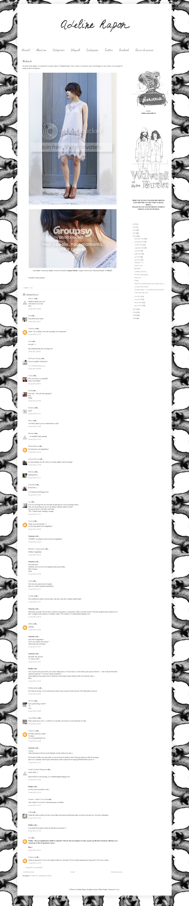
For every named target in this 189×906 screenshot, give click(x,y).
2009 (134, 315)
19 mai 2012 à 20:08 (34, 309)
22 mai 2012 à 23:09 (34, 711)
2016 (134, 227)
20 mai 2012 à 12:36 (34, 452)
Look (31, 288)
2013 (134, 233)
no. (29, 502)
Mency (30, 421)
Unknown (31, 329)
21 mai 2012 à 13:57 (34, 589)
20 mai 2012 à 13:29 (34, 495)
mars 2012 (138, 299)
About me (41, 50)
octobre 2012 (139, 245)
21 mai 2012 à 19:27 (34, 647)
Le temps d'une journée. (141, 287)
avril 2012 (138, 296)
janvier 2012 (139, 305)
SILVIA (31, 701)
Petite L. (31, 298)
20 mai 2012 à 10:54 (34, 401)
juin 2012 (138, 257)
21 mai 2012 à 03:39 (34, 555)
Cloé (29, 341)
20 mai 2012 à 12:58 (34, 465)
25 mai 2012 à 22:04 (34, 780)
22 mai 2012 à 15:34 (34, 681)
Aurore (30, 521)
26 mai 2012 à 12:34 (34, 792)
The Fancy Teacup (34, 358)
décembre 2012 (139, 239)
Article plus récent (28, 872)
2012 (134, 236)
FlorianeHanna (33, 446)
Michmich (137, 268)
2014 (134, 230)
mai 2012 (138, 260)
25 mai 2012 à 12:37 (34, 762)
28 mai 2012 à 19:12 (34, 850)
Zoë (29, 316)
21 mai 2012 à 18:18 (34, 617)
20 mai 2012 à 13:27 (34, 478)
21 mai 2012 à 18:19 (34, 630)
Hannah (31, 433)
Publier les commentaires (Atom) (41, 876)
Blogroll (75, 50)
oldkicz (30, 624)
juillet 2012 (138, 254)
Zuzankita (31, 485)
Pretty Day (137, 278)
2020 (134, 224)
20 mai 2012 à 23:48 (34, 542)
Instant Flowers (33, 459)
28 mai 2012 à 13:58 (34, 831)
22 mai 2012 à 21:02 (34, 694)
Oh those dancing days (141, 274)
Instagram (92, 50)
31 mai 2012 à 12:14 (34, 863)
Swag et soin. (138, 265)
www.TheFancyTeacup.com (36, 366)
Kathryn (31, 408)
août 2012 (138, 251)
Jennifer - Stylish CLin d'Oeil (38, 799)
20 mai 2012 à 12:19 (34, 439)
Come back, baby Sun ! (141, 293)
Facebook (124, 50)
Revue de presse (144, 50)
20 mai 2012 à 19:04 (34, 529)
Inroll (30, 391)
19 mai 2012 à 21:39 (34, 334)
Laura (30, 376)
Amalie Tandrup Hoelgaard (37, 769)
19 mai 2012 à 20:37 (34, 322)
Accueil (26, 50)
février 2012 (138, 302)
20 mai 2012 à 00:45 (34, 351)
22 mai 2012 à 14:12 (34, 662)
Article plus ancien (116, 872)
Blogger (117, 889)
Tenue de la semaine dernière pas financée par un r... (150, 284)
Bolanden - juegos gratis (36, 549)
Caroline (31, 596)
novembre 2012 (140, 242)
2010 (134, 312)
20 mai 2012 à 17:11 (34, 514)
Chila (30, 812)
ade (29, 838)
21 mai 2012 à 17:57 (34, 602)
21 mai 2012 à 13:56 (34, 574)
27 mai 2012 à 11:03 (34, 818)
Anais (30, 581)
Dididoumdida (33, 688)
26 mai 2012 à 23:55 (34, 805)
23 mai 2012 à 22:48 (34, 741)
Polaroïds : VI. (138, 262)
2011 (134, 309)
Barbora (31, 472)
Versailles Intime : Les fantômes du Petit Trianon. (149, 290)
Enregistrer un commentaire (34, 867)
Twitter (109, 50)
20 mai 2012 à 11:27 (34, 414)
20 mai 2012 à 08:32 (34, 384)
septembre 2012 (140, 248)
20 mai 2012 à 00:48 (34, 369)
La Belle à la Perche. (140, 272)
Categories (59, 50)
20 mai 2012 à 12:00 (34, 426)
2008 (134, 318)
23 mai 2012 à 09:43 (34, 724)
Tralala (136, 281)
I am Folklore (32, 718)
